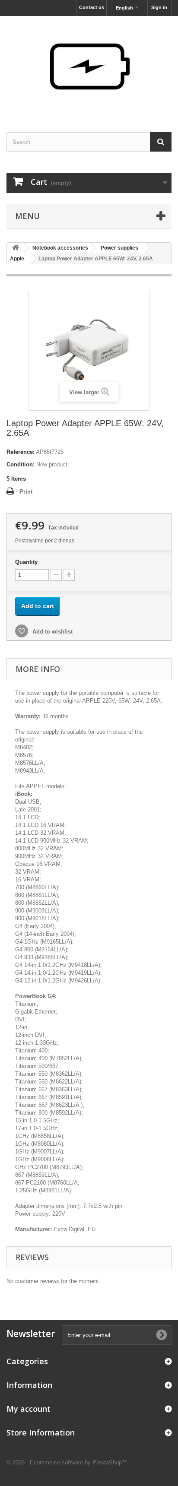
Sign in (159, 7)
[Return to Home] (15, 248)
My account (28, 1409)
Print (25, 491)
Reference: (20, 452)
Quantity (26, 562)
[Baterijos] (89, 66)
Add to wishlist (52, 631)
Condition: (20, 464)
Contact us (91, 7)
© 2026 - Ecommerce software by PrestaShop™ (66, 1462)
